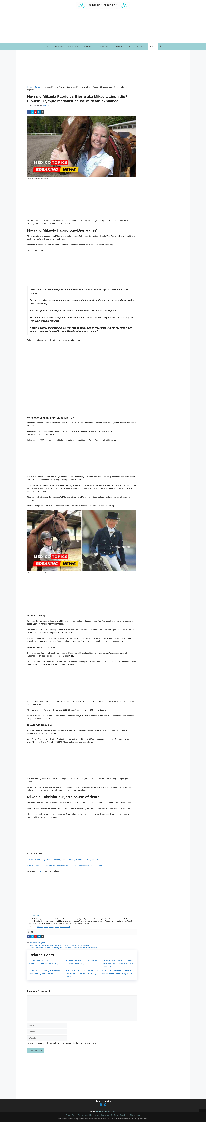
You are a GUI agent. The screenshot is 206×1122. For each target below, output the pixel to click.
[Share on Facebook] (29, 112)
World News (71, 46)
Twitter (41, 871)
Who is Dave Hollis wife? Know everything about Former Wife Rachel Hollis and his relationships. (63, 948)
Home (46, 46)
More (151, 46)
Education (118, 46)
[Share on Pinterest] (35, 112)
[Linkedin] (29, 932)
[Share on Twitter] (32, 112)
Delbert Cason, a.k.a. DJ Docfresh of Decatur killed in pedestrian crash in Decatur (117, 964)
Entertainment (87, 46)
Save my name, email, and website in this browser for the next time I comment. (63, 1043)
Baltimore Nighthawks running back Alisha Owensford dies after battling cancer (82, 973)
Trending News (58, 46)
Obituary (38, 87)
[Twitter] (32, 932)
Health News (103, 46)
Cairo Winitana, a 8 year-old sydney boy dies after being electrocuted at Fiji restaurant (59, 945)
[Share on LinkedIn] (39, 112)
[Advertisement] (103, 26)
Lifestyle (140, 46)
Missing (51, 927)
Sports (128, 46)
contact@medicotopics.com (106, 1111)
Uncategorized (41, 943)
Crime (46, 927)
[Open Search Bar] (161, 46)
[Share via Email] (42, 112)
